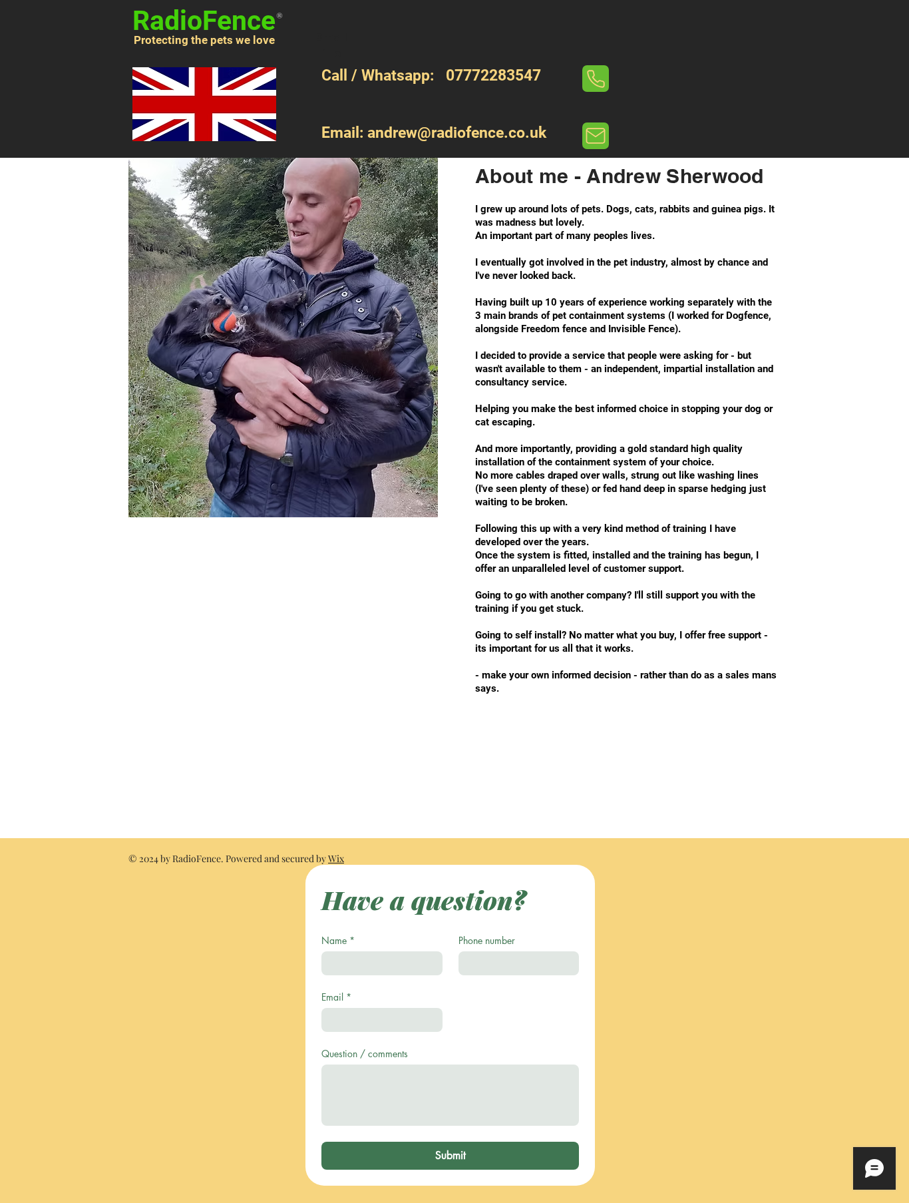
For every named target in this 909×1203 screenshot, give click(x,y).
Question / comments (364, 1053)
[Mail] (595, 135)
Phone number (486, 940)
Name (338, 940)
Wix (336, 858)
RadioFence (203, 21)
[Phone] (595, 78)
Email (336, 997)
